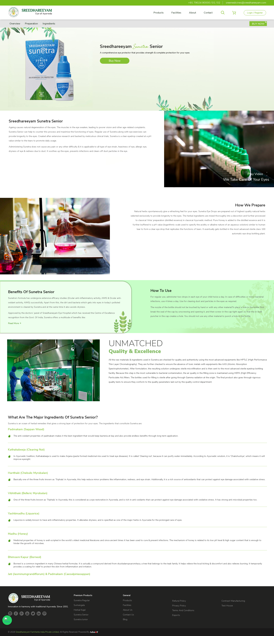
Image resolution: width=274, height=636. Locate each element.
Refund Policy (179, 600)
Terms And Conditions (183, 610)
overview (15, 23)
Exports (176, 615)
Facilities (176, 12)
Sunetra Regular (82, 600)
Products (158, 12)
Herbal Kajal (79, 609)
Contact (208, 12)
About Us (127, 609)
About (192, 12)
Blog (125, 619)
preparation (31, 23)
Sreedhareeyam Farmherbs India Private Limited (37, 632)
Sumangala (79, 605)
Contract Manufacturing (233, 600)
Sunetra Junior (81, 619)
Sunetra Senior (81, 614)
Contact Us (128, 614)
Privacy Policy (179, 605)
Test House (227, 605)
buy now (258, 24)
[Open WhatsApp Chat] (7, 620)
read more (13, 323)
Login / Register (255, 12)
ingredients (49, 23)
